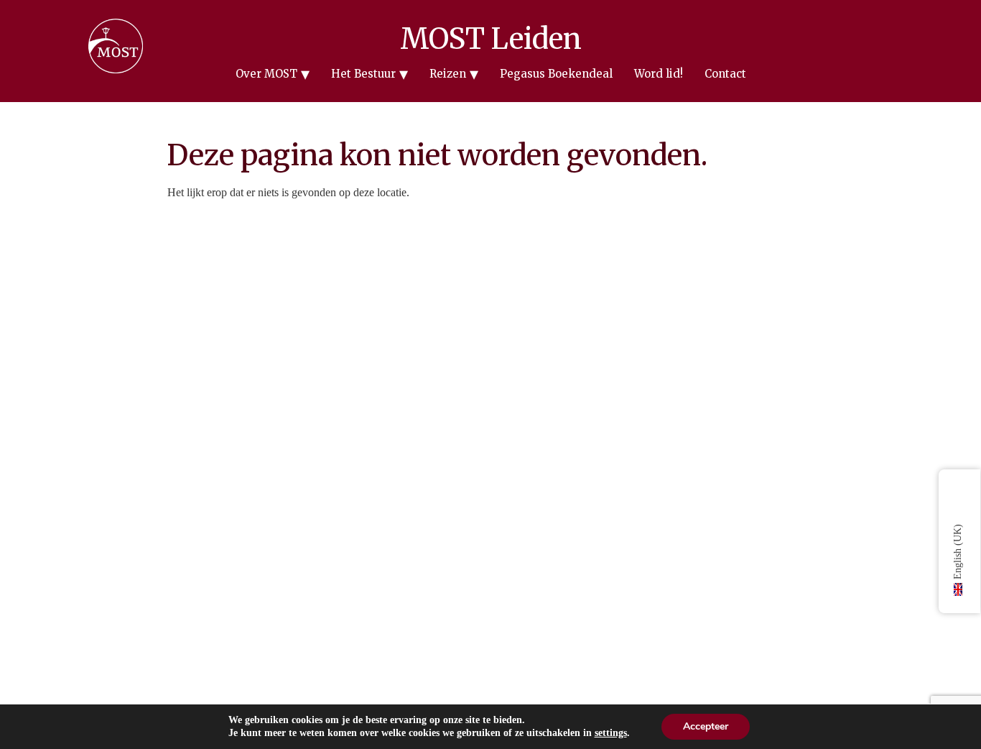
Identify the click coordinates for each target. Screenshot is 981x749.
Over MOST (266, 74)
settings (611, 732)
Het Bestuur (363, 74)
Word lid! (658, 74)
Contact (725, 74)
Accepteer (705, 726)
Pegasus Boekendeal (556, 74)
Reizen (447, 74)
